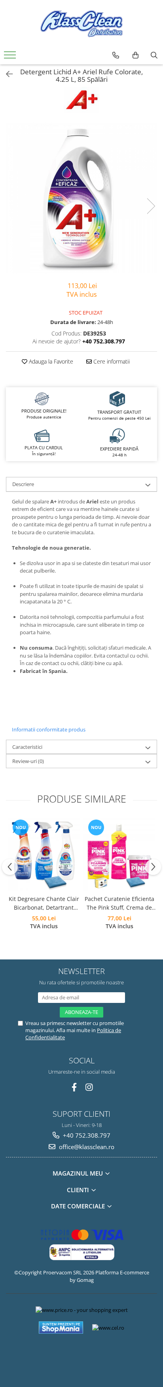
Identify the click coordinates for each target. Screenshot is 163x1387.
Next (150, 206)
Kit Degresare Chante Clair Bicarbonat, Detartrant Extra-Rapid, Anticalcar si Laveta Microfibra (44, 903)
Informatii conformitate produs (48, 729)
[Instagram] (89, 1087)
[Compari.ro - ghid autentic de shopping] (81, 1356)
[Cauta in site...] (154, 55)
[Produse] (11, 57)
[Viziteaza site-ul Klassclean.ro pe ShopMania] (61, 1327)
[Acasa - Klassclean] (81, 24)
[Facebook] (74, 1087)
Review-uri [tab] (28, 761)
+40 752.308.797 (85, 1135)
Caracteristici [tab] (27, 746)
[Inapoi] (6, 74)
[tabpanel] (81, 197)
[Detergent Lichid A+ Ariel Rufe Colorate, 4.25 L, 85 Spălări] (81, 197)
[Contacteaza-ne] (116, 55)
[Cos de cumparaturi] (135, 55)
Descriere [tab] (23, 484)
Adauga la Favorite (50, 361)
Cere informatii (111, 361)
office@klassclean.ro (85, 1147)
